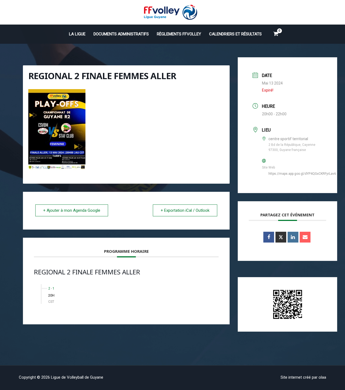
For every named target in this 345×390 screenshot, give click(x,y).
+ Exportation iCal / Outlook (185, 210)
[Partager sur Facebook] (268, 237)
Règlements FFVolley (179, 34)
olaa (322, 377)
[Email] (305, 237)
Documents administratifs (121, 34)
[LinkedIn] (293, 237)
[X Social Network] (280, 237)
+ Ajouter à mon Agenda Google (71, 210)
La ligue (77, 34)
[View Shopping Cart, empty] (275, 34)
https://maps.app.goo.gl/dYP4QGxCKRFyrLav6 (302, 174)
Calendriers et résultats (235, 34)
